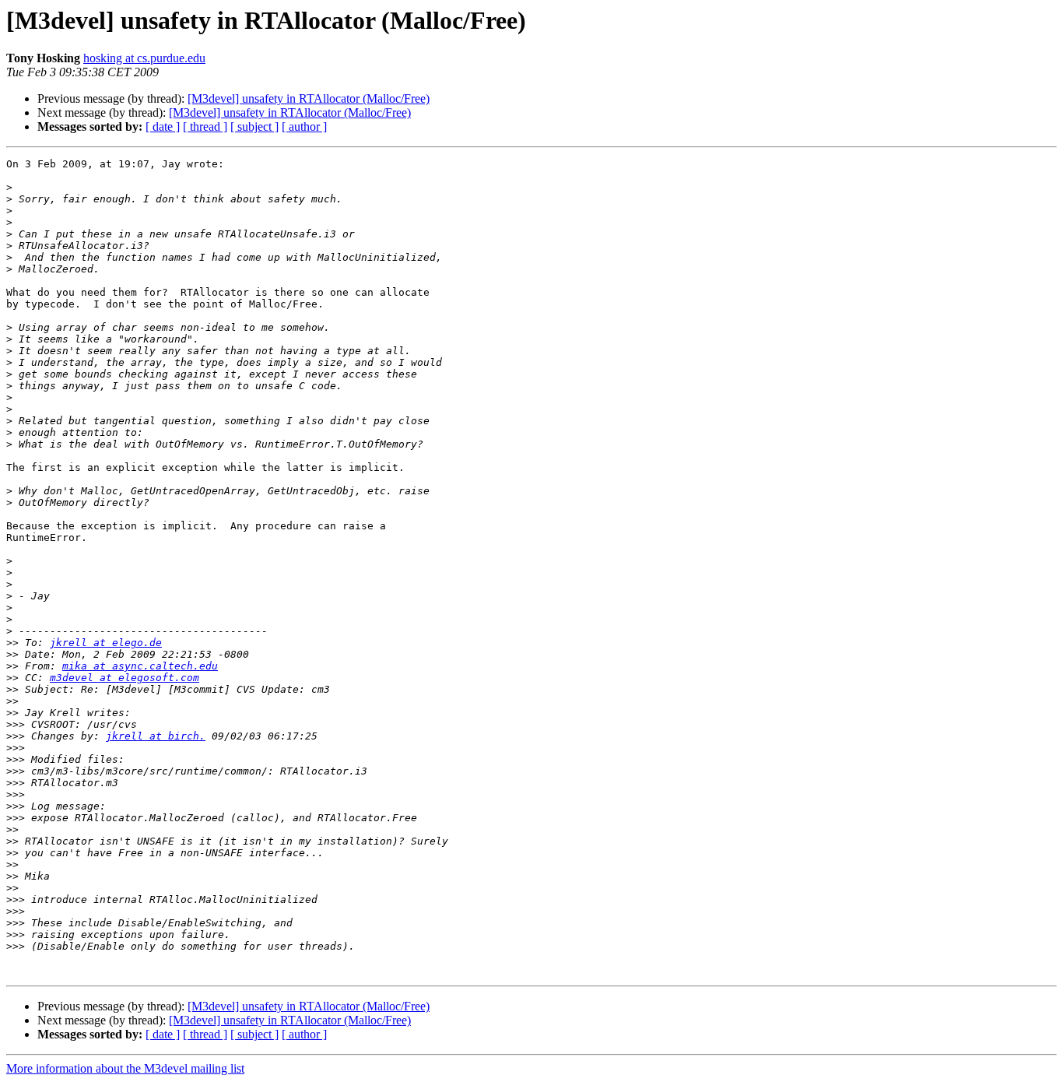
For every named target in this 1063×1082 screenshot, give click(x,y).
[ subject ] (254, 126)
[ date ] (163, 126)
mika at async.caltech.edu (140, 666)
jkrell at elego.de (106, 642)
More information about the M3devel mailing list (125, 1068)
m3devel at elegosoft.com (124, 677)
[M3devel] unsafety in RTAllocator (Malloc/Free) (309, 98)
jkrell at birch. (155, 736)
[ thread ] (205, 126)
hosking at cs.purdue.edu (144, 58)
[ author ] (304, 126)
